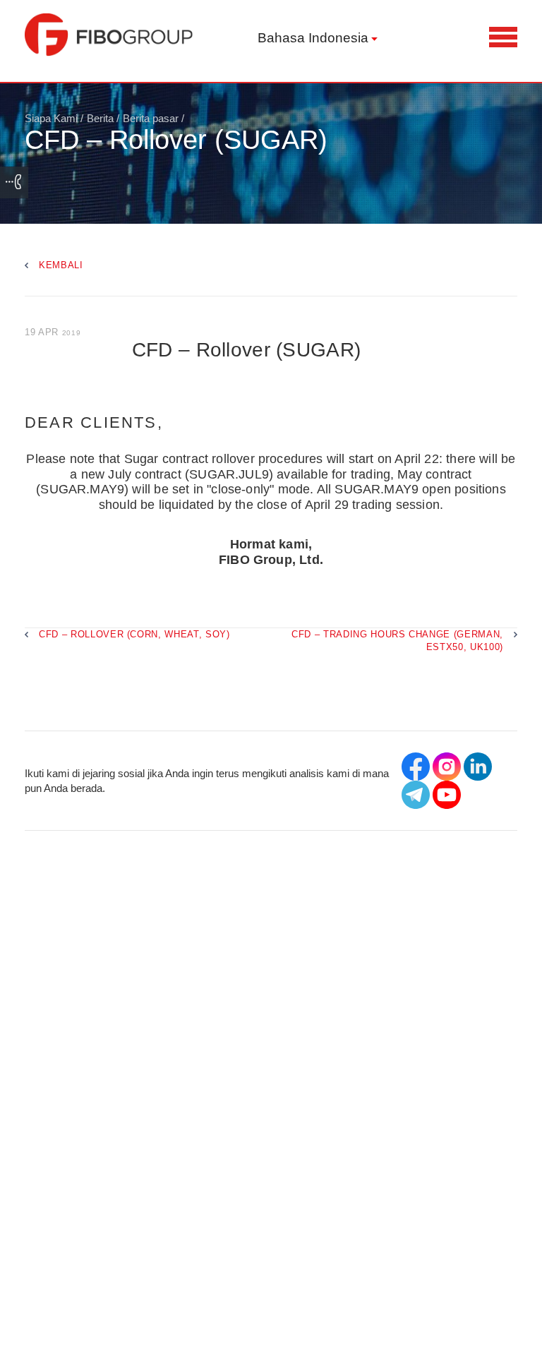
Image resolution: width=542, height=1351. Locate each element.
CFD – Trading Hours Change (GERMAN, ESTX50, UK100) (397, 640)
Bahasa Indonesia (313, 37)
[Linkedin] (478, 766)
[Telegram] (416, 795)
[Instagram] (447, 766)
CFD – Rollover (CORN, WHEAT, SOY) (134, 634)
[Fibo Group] (109, 34)
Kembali (61, 265)
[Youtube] (447, 795)
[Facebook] (416, 766)
